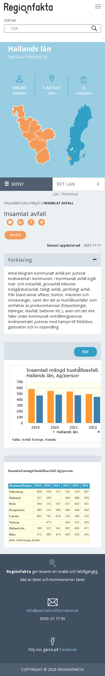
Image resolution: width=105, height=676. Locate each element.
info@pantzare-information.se (52, 610)
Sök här (10, 20)
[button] (78, 184)
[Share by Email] (10, 221)
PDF (85, 351)
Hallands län (15, 203)
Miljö (35, 203)
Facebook (68, 649)
